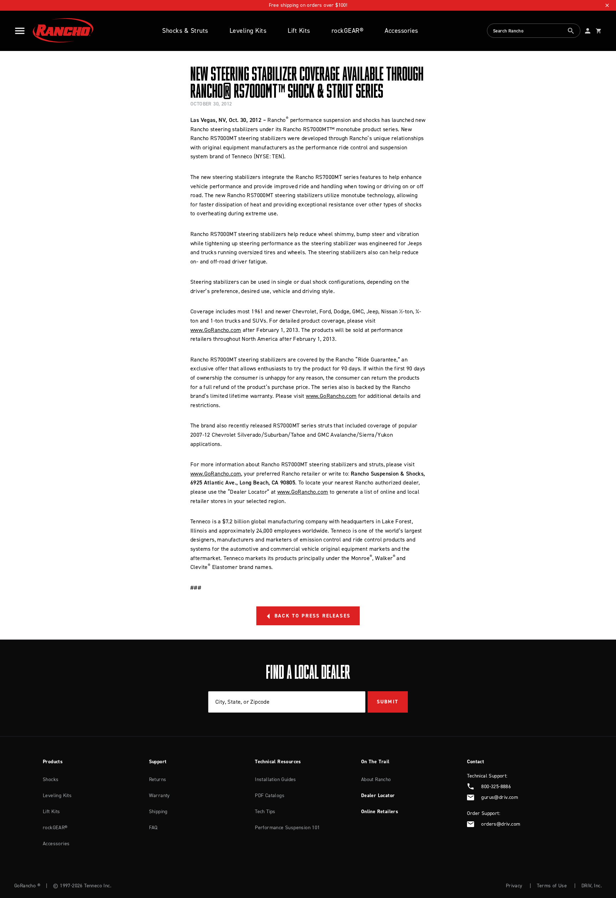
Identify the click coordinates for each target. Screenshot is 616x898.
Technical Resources (278, 761)
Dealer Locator (378, 795)
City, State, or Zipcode (242, 701)
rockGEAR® (348, 30)
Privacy (514, 885)
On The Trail (375, 761)
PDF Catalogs (269, 795)
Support (158, 761)
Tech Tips (265, 811)
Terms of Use (552, 885)
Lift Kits (299, 30)
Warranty (159, 795)
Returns (157, 779)
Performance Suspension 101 (287, 827)
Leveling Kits (248, 30)
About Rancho (376, 779)
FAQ (153, 827)
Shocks (50, 779)
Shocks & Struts (185, 30)
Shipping (158, 811)
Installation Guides (275, 779)
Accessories (401, 30)
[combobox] (533, 31)
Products (53, 761)
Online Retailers (379, 811)
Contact (475, 761)
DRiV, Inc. (591, 885)
